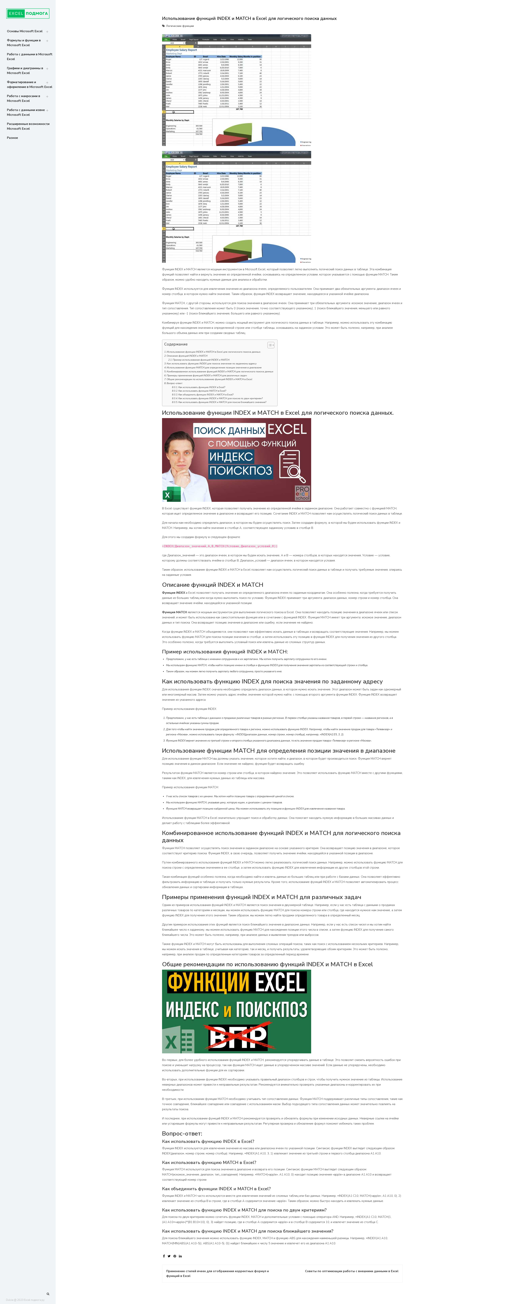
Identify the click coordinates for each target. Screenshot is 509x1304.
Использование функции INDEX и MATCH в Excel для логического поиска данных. (214, 351)
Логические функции (180, 26)
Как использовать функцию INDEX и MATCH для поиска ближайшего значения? (222, 402)
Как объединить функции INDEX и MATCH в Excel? (205, 394)
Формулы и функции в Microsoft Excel (24, 42)
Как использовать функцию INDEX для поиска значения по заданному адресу (211, 363)
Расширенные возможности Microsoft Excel (28, 126)
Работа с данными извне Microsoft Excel (26, 112)
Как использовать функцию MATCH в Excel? (202, 390)
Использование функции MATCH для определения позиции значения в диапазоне (214, 367)
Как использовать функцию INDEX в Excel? (201, 387)
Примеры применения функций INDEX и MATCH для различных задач (207, 375)
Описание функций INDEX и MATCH (187, 355)
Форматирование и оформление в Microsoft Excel (29, 84)
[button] (268, 346)
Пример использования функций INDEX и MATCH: (201, 359)
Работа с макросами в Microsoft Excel (23, 98)
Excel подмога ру (34, 1300)
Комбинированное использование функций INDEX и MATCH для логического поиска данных (220, 371)
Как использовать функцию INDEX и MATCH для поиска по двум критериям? (220, 398)
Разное (12, 138)
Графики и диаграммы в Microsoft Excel (25, 70)
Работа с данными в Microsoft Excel (29, 56)
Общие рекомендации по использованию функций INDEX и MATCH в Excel (209, 379)
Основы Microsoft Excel (25, 31)
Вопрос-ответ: (175, 383)
